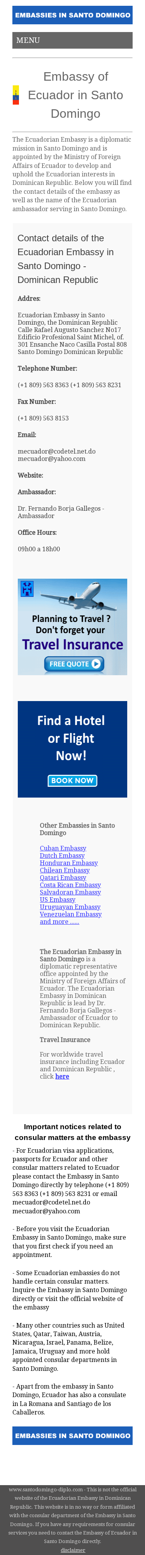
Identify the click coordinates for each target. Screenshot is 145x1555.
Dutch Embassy (62, 855)
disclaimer (73, 1550)
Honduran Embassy (69, 863)
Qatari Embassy (63, 877)
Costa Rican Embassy (70, 885)
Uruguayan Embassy (70, 907)
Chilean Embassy (65, 870)
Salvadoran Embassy (70, 892)
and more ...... (59, 921)
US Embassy (57, 899)
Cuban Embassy (63, 848)
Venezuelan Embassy (71, 914)
